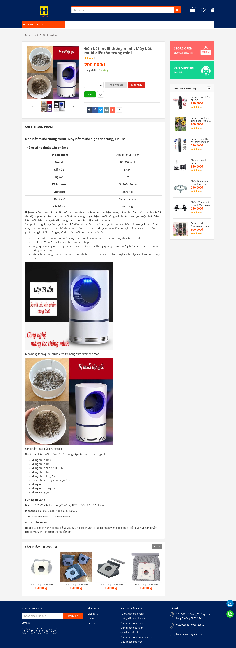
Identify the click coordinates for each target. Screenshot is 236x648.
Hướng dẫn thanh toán (132, 618)
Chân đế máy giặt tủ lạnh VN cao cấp (201, 204)
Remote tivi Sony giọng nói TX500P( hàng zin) (200, 119)
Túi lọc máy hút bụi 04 (41, 584)
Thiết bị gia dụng (49, 35)
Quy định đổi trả (129, 632)
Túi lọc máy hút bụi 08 (146, 584)
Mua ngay (136, 84)
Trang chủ (30, 35)
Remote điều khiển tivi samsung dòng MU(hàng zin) (201, 140)
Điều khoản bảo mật (131, 641)
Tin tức (91, 618)
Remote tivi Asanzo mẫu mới (200, 225)
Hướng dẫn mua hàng (132, 613)
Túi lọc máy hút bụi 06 (76, 584)
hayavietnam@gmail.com (189, 634)
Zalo (90, 94)
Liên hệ (91, 623)
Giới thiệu (92, 613)
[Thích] (100, 94)
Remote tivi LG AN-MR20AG (201, 98)
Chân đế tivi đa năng (199, 161)
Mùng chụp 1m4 (41, 460)
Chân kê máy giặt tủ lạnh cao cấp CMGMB (200, 182)
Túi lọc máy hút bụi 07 (111, 584)
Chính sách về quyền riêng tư (136, 637)
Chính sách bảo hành (131, 627)
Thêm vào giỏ (115, 84)
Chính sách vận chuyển (132, 623)
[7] (112, 110)
